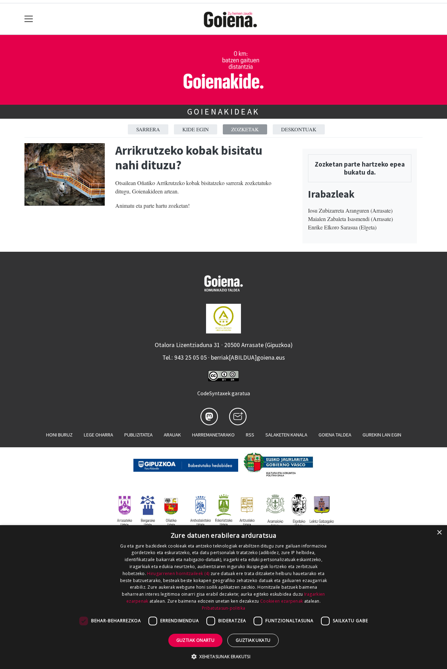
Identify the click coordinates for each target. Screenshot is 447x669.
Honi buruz (59, 435)
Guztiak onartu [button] (195, 640)
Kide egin (195, 129)
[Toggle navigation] (28, 19)
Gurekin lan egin (381, 435)
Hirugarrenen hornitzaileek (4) (178, 573)
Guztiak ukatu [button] (253, 640)
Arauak (172, 435)
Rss (250, 435)
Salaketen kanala (286, 435)
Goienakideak (223, 111)
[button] (223, 656)
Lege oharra (98, 435)
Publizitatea (138, 435)
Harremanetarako (213, 435)
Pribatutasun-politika (223, 608)
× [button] (439, 532)
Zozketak (245, 129)
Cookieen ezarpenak (281, 601)
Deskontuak (298, 129)
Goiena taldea (334, 435)
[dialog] (223, 597)
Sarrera (148, 129)
